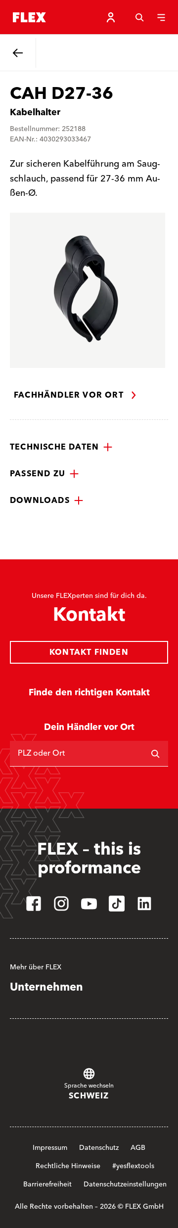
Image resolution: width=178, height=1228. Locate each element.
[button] (61, 447)
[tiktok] (117, 903)
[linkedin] (144, 903)
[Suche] (139, 17)
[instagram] (61, 903)
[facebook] (33, 903)
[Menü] (161, 17)
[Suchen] (155, 754)
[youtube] (89, 903)
